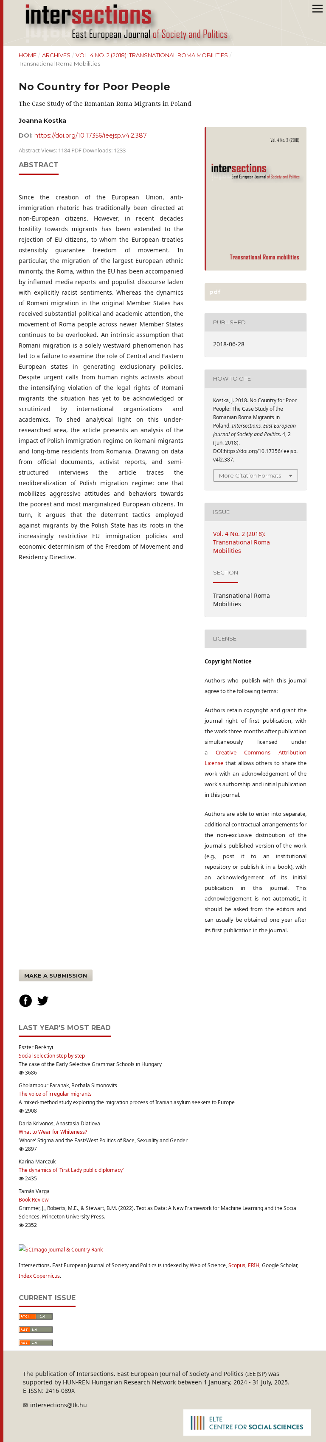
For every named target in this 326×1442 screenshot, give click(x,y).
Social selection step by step (52, 1055)
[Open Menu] (317, 8)
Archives (56, 55)
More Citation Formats (250, 475)
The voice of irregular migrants (55, 1093)
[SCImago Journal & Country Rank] (61, 1249)
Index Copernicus (39, 1275)
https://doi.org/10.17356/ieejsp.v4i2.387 (90, 135)
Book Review (33, 1199)
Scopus (236, 1265)
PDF (214, 291)
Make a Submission (55, 975)
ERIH (253, 1265)
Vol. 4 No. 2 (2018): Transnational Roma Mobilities (152, 55)
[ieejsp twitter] (43, 1005)
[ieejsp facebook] (25, 1005)
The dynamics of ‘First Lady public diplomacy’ (71, 1170)
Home (28, 55)
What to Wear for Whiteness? (53, 1131)
